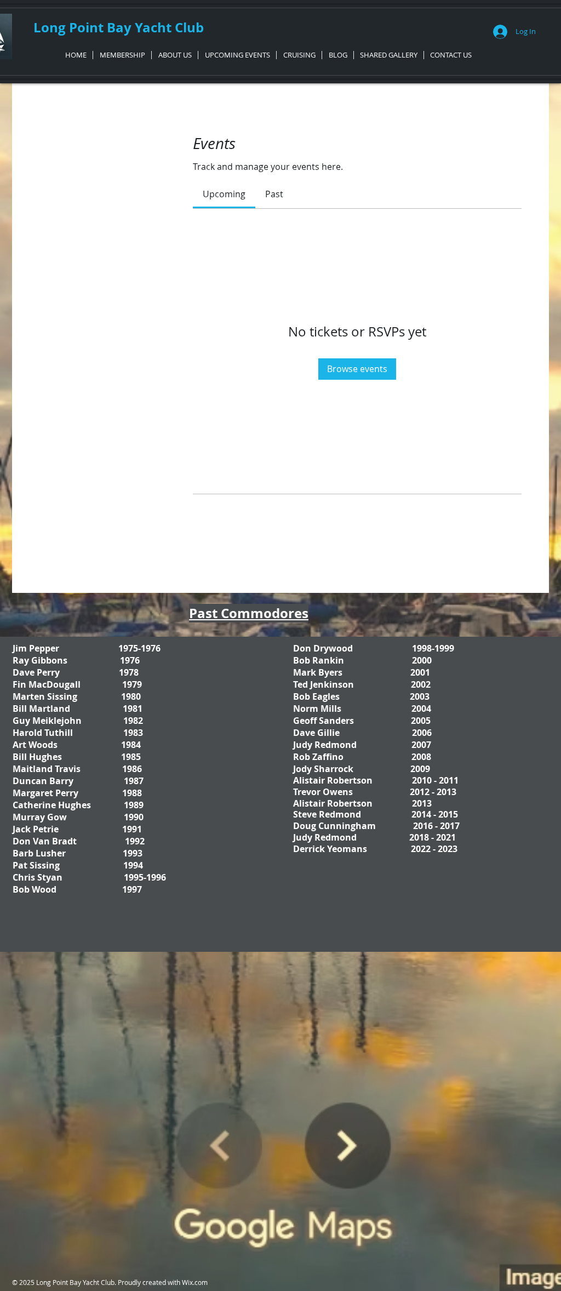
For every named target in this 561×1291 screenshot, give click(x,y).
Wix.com (195, 1282)
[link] (224, 194)
